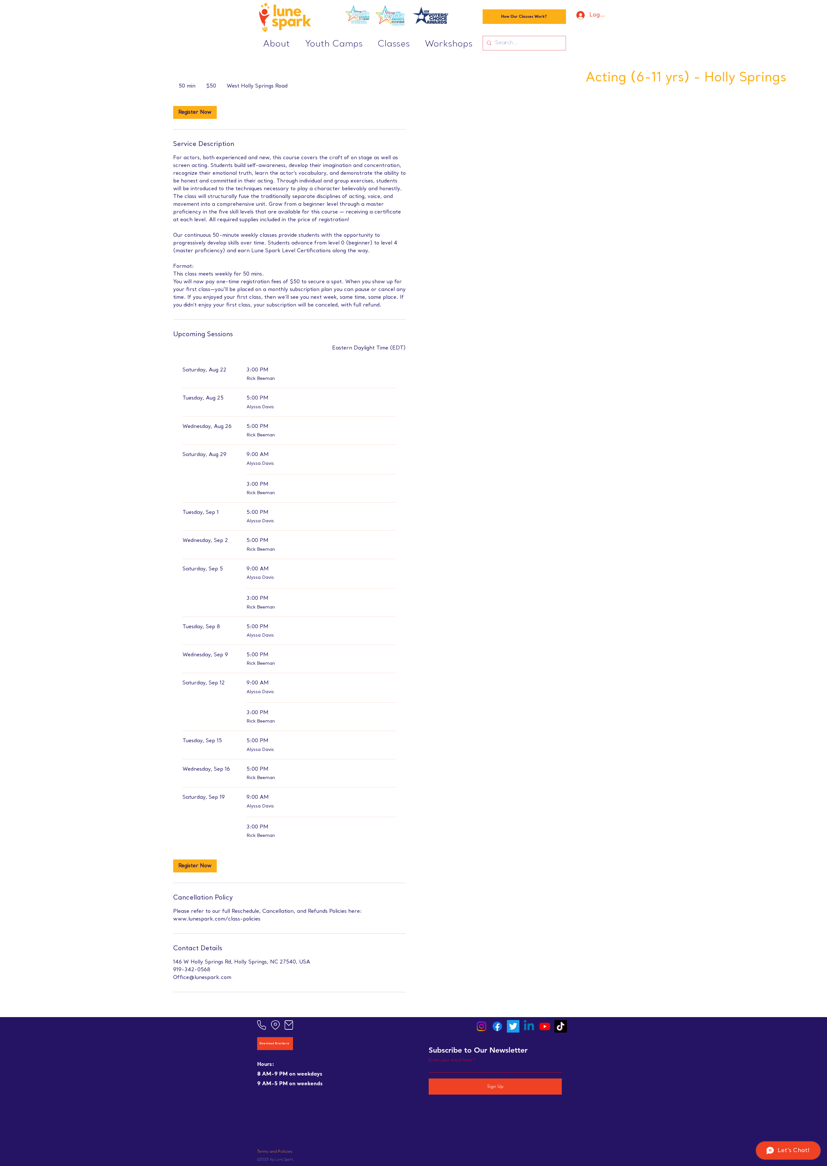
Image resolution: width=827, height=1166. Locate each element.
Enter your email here (450, 1059)
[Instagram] (481, 1026)
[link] (195, 112)
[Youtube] (545, 1026)
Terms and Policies (274, 1152)
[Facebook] (497, 1026)
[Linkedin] (529, 1026)
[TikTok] (560, 1026)
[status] (369, 348)
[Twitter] (513, 1026)
